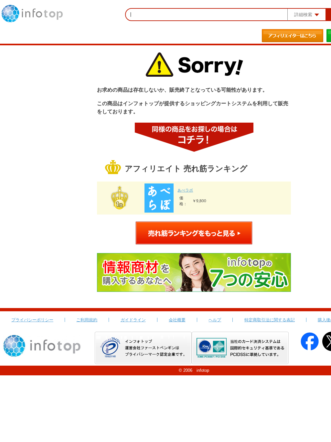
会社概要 (177, 319)
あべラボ (185, 190)
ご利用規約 (86, 319)
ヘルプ (214, 319)
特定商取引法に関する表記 (269, 319)
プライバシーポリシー (32, 319)
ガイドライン (133, 319)
